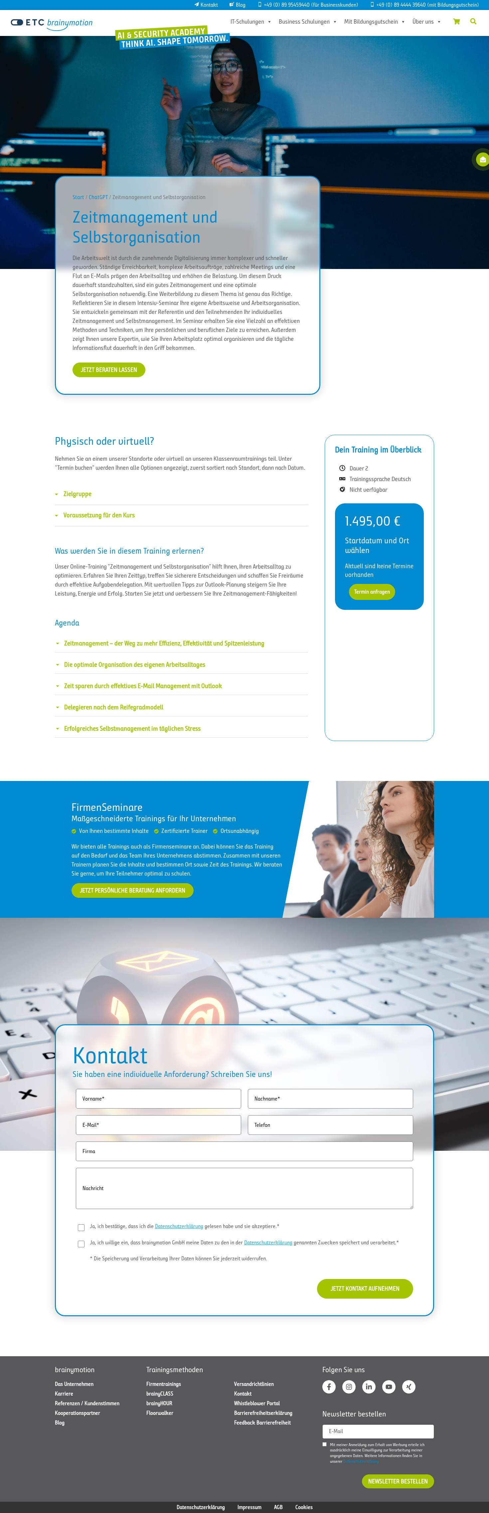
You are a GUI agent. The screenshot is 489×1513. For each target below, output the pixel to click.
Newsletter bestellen (398, 1481)
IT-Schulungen (247, 21)
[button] (473, 21)
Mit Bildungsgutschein (371, 21)
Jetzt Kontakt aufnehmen (365, 1288)
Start (78, 197)
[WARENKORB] (456, 21)
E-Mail (336, 1431)
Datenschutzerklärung (179, 1226)
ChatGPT (98, 197)
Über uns (423, 21)
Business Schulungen (304, 21)
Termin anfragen (372, 592)
